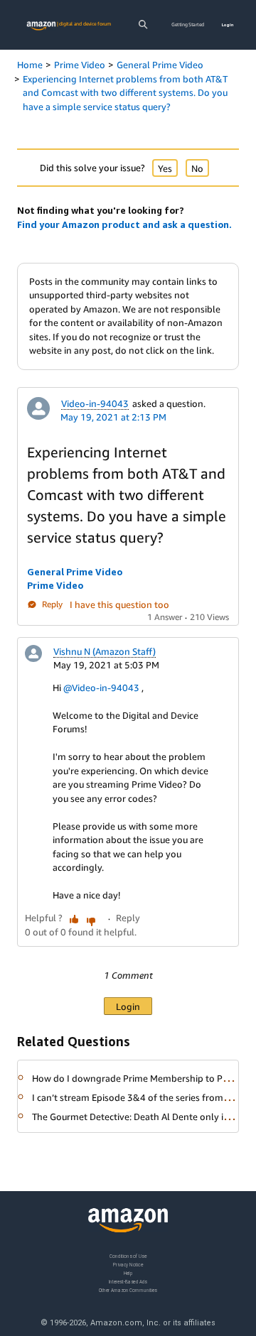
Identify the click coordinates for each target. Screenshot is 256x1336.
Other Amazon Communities (128, 1290)
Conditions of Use (128, 1256)
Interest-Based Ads (128, 1281)
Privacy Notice (128, 1264)
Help (128, 1273)
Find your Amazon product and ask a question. (124, 224)
